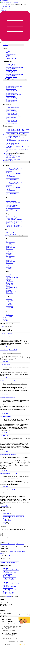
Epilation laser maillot (11, 111)
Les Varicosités (9, 300)
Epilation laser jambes (11, 93)
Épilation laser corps (11, 110)
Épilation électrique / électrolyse (14, 219)
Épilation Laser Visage (11, 217)
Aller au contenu (4, 0)
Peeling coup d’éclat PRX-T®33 (14, 173)
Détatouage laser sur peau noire (13, 143)
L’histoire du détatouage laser (13, 136)
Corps (4, 353)
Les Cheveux (9, 315)
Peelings (8, 175)
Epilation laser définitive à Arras (14, 86)
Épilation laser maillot (11, 90)
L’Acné (8, 276)
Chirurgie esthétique (11, 54)
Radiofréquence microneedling (8, 380)
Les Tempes (9, 253)
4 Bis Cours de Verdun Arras (15, 555)
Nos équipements (10, 64)
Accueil (2, 326)
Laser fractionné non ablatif (12, 178)
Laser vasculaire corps (11, 180)
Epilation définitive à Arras (9, 577)
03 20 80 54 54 (6, 558)
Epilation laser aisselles (11, 113)
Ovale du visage (10, 249)
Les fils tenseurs (4, 435)
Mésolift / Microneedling (12, 205)
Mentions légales (8, 596)
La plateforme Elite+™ (11, 68)
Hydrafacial (9, 171)
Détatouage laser (11, 353)
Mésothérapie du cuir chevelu (13, 232)
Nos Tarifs (5, 568)
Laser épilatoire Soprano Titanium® (15, 67)
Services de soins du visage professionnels (18, 367)
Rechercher (3, 323)
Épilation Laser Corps (11, 218)
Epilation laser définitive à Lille (13, 107)
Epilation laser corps (11, 89)
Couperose (8, 280)
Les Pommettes (10, 251)
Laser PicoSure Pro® (11, 65)
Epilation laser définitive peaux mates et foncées (17, 129)
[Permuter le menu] (0, 42)
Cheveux (5, 523)
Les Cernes (9, 244)
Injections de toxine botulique (13, 156)
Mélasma (8, 279)
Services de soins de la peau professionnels (17, 384)
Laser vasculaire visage (11, 179)
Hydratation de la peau (11, 281)
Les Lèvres (9, 246)
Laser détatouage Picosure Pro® (8, 350)
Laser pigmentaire (10, 176)
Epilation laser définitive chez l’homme (15, 130)
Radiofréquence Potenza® (12, 169)
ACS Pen (8, 172)
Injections (5, 400)
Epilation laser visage (11, 109)
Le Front (8, 250)
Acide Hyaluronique (11, 155)
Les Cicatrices (9, 274)
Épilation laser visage (11, 87)
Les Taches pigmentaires (12, 277)
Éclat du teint (9, 283)
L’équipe (8, 51)
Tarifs (7, 52)
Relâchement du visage (11, 247)
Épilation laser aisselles (11, 91)
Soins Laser (11, 336)
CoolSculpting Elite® (11, 70)
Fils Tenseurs (9, 203)
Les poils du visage (10, 242)
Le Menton (9, 254)
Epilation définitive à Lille (9, 575)
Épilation (5, 336)
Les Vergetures (9, 301)
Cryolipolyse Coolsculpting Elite (14, 221)
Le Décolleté (9, 299)
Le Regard (8, 243)
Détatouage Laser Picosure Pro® (14, 168)
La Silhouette (9, 303)
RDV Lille (2, 607)
